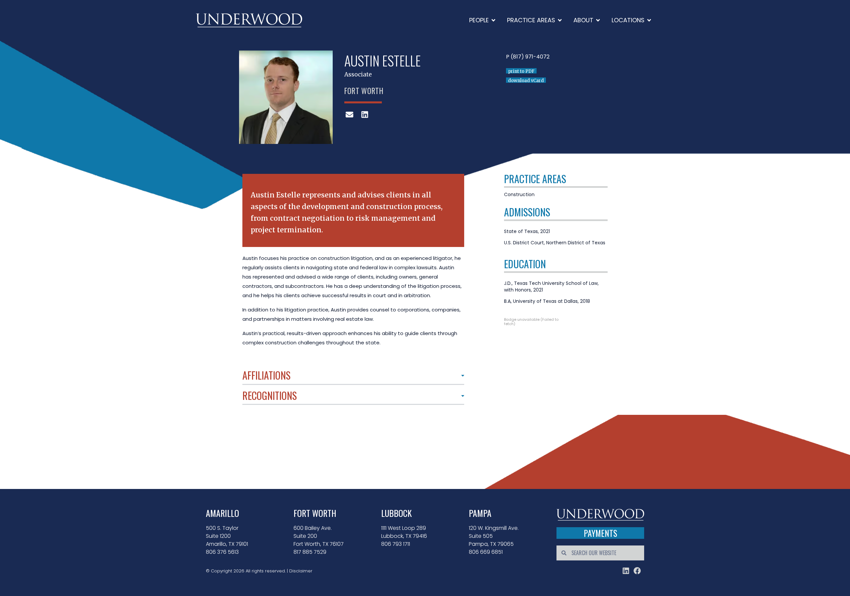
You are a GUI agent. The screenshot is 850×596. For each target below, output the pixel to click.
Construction (519, 194)
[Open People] (493, 20)
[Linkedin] (364, 114)
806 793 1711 (395, 544)
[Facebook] (637, 570)
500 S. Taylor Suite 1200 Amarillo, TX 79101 (227, 536)
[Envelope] (349, 114)
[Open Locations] (649, 20)
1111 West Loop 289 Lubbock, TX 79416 (404, 532)
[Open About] (598, 20)
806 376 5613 (222, 552)
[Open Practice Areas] (560, 20)
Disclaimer (300, 571)
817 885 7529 (310, 552)
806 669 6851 (486, 552)
